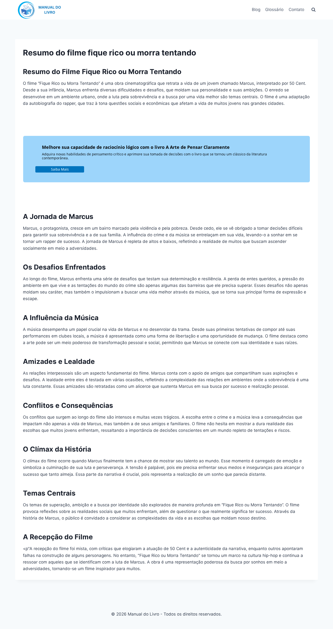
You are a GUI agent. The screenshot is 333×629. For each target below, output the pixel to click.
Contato (296, 9)
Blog (256, 9)
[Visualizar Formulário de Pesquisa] (313, 9)
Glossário (274, 9)
